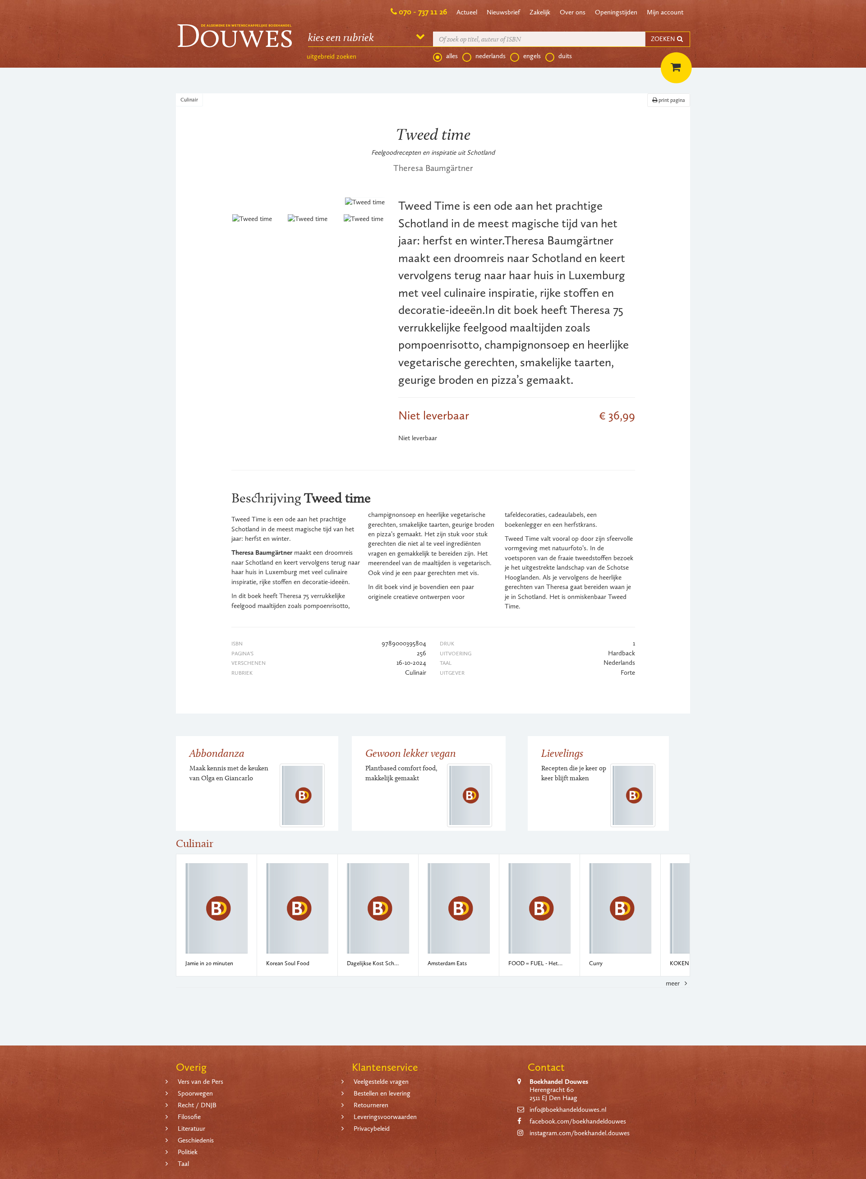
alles (452, 56)
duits (565, 56)
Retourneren (371, 1105)
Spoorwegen (195, 1093)
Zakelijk (540, 12)
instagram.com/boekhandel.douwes (580, 1133)
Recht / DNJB (197, 1105)
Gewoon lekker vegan (410, 753)
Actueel (466, 12)
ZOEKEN (663, 39)
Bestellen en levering (382, 1093)
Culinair (189, 100)
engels (532, 56)
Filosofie (189, 1117)
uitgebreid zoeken (331, 56)
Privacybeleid (372, 1128)
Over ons (572, 12)
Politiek (188, 1152)
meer (674, 983)
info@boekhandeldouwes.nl (568, 1109)
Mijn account (665, 12)
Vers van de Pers (200, 1082)
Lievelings (562, 753)
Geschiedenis (196, 1140)
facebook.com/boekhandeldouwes (578, 1121)
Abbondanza (216, 753)
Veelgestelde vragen (381, 1082)
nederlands (490, 56)
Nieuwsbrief (503, 12)
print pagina (671, 100)
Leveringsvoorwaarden (385, 1117)
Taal (183, 1164)
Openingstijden (616, 12)
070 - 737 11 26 (423, 11)
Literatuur (191, 1128)
